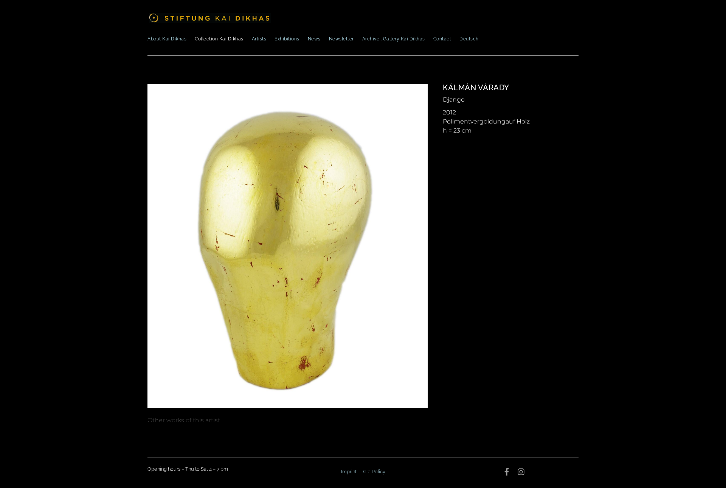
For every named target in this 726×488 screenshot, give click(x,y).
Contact (442, 39)
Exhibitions (287, 39)
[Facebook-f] (506, 471)
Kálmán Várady (476, 87)
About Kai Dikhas (166, 39)
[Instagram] (521, 471)
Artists (259, 39)
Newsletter (341, 39)
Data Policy (372, 471)
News (314, 39)
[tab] (183, 420)
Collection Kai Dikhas (219, 39)
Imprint (349, 471)
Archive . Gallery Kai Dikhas (393, 39)
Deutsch (469, 39)
